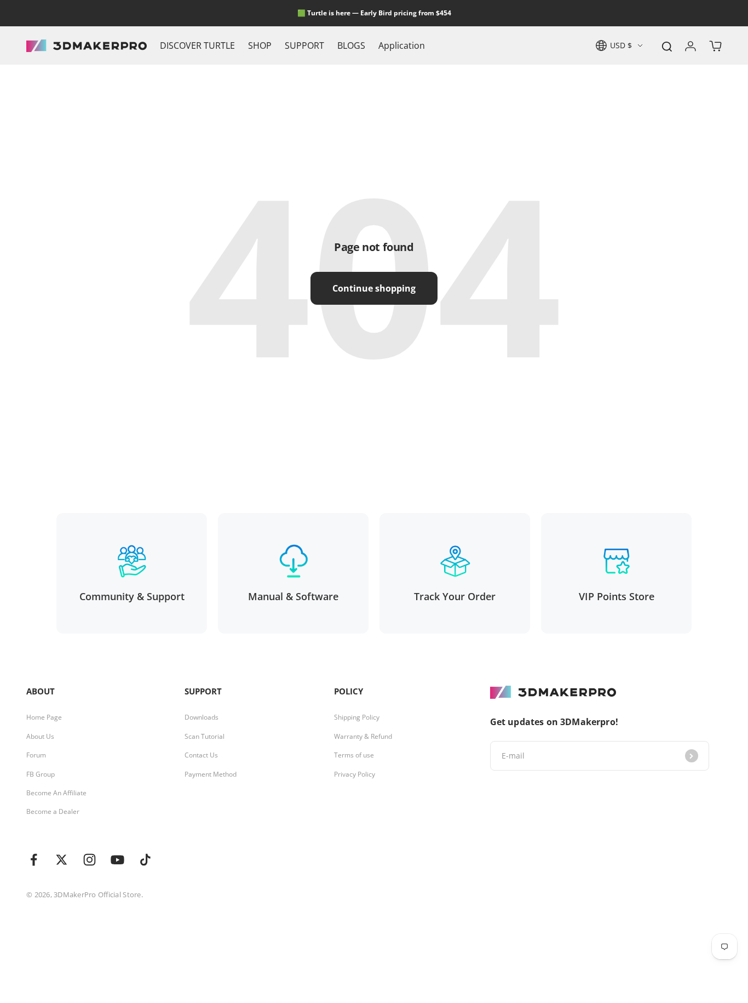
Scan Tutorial (205, 736)
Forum (36, 755)
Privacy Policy (354, 774)
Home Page (44, 717)
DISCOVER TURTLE (197, 45)
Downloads (201, 717)
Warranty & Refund (363, 736)
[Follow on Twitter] (61, 859)
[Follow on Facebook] (33, 859)
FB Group (40, 774)
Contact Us (201, 755)
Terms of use (354, 755)
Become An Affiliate (56, 793)
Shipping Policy (356, 717)
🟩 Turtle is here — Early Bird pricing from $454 (374, 13)
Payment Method (211, 774)
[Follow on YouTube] (117, 859)
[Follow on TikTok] (145, 859)
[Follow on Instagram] (89, 859)
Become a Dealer (52, 811)
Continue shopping (374, 288)
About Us (40, 736)
